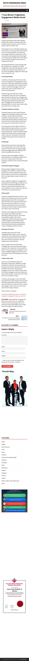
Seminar (4, 475)
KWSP (3, 465)
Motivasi (4, 470)
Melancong (4, 468)
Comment (4, 335)
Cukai (3, 449)
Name (3, 346)
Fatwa (3, 452)
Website (4, 356)
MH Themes (23, 659)
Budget (3, 444)
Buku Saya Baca (6, 447)
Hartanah (4, 455)
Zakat (3, 483)
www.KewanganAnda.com (11, 301)
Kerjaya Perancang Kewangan (9, 457)
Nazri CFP (7, 20)
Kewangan (4, 462)
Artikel (3, 441)
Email (3, 351)
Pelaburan (4, 473)
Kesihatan (4, 460)
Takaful (3, 478)
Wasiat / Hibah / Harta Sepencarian (10, 481)
